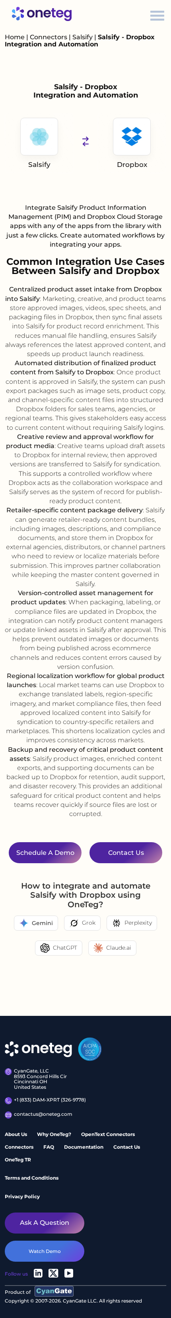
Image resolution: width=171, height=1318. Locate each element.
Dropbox (132, 165)
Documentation (83, 1147)
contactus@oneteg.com (43, 1114)
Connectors (48, 37)
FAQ (48, 1147)
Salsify (83, 37)
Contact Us (126, 1147)
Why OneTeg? (54, 1134)
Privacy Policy (22, 1196)
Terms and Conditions (31, 1178)
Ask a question (44, 1222)
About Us (16, 1134)
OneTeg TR (18, 1160)
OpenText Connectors (108, 1134)
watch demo (45, 1251)
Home (15, 37)
